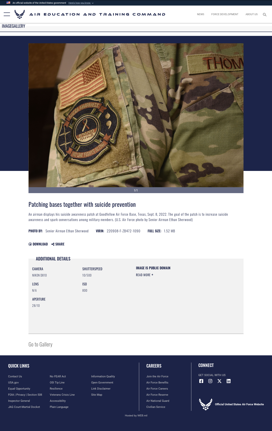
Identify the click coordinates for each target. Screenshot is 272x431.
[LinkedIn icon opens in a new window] (228, 381)
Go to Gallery (40, 344)
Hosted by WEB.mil (136, 415)
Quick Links (18, 366)
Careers (153, 366)
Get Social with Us (212, 375)
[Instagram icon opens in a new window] (210, 381)
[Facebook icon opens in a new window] (201, 381)
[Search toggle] (265, 14)
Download (40, 244)
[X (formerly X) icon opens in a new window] (219, 381)
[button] (81, 3)
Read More (144, 275)
